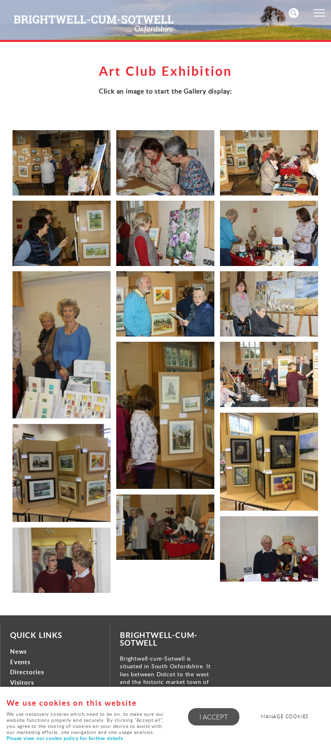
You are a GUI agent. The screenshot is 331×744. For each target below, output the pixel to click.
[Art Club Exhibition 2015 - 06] (269, 233)
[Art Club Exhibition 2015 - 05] (165, 233)
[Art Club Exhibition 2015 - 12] (269, 461)
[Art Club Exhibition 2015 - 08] (165, 303)
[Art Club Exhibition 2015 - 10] (165, 415)
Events (20, 662)
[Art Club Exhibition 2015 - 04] (61, 233)
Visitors (22, 682)
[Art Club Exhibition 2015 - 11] (269, 374)
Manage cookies (284, 716)
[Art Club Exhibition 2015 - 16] (61, 560)
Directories (27, 672)
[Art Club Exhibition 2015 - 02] (165, 162)
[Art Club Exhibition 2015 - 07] (61, 344)
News (18, 651)
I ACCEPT (213, 716)
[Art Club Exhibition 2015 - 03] (269, 162)
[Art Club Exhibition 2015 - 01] (61, 162)
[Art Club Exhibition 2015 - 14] (165, 527)
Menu (319, 13)
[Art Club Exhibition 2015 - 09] (269, 303)
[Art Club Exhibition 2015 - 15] (269, 548)
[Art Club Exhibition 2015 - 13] (61, 473)
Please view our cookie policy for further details (64, 738)
